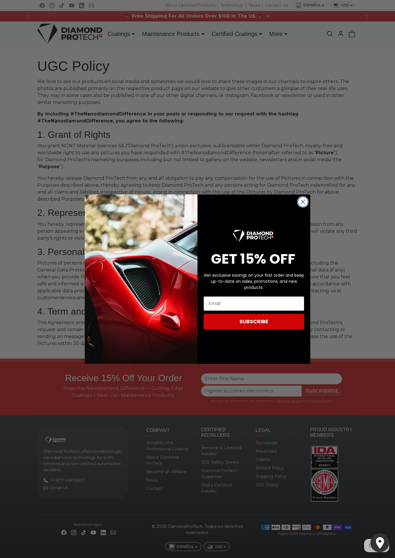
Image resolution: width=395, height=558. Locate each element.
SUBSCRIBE (253, 321)
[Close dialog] (303, 202)
